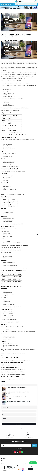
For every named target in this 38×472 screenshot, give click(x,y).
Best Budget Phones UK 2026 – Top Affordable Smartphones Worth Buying (17, 392)
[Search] (35, 4)
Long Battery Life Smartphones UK (20, 245)
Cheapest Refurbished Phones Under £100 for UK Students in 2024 (16, 387)
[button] (2, 1)
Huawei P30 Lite (11, 72)
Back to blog (19, 428)
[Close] (17, 465)
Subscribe (34, 445)
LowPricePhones (5, 470)
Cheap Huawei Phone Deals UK (12, 322)
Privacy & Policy (30, 466)
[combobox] (26, 4)
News (19, 6)
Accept (30, 469)
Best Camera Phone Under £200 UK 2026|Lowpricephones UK (16, 396)
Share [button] (3, 381)
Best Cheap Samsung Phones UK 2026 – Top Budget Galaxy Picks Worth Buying (18, 401)
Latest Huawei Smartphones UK (19, 134)
